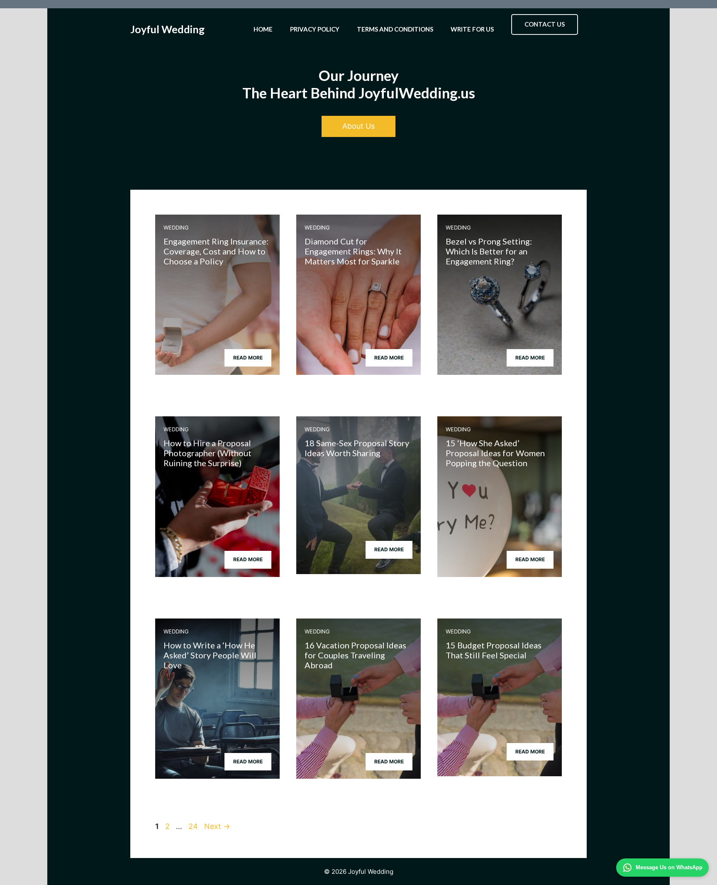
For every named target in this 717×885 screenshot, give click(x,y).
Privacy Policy (314, 29)
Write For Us (472, 29)
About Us (358, 126)
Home (263, 29)
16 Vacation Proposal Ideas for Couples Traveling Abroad (355, 655)
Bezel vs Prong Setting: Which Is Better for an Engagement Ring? (489, 251)
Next (217, 826)
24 (194, 826)
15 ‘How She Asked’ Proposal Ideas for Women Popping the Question (495, 453)
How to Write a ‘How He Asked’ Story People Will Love (209, 655)
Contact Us (544, 24)
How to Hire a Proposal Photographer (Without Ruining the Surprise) (207, 453)
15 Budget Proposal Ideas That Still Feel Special (493, 650)
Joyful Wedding (167, 29)
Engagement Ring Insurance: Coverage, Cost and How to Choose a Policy (215, 251)
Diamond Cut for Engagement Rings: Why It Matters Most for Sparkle (353, 251)
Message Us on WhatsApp (669, 867)
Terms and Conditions (395, 29)
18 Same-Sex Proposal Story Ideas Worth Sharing (357, 448)
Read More (248, 357)
